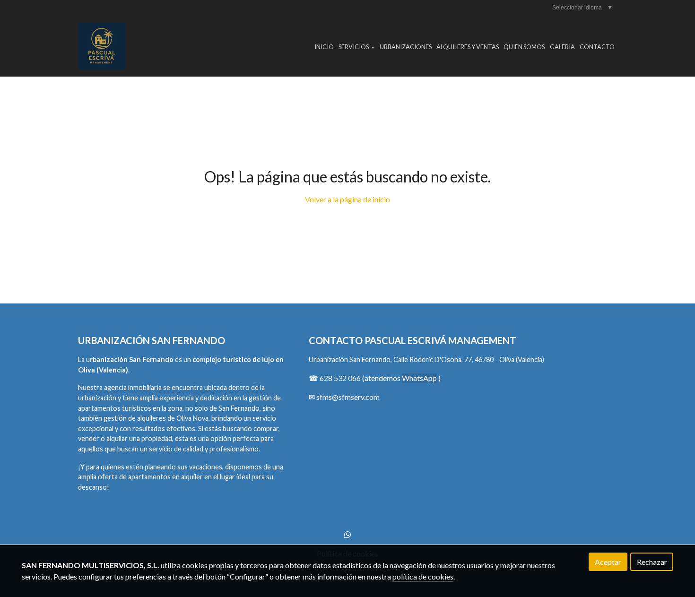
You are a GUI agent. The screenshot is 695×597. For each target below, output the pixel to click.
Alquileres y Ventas (467, 47)
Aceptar (608, 561)
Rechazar (652, 561)
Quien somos (524, 47)
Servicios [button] (354, 47)
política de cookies (422, 576)
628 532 (334, 377)
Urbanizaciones (406, 47)
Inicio (324, 47)
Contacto (597, 47)
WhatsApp (419, 377)
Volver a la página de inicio (347, 199)
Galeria (562, 47)
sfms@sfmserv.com (348, 396)
